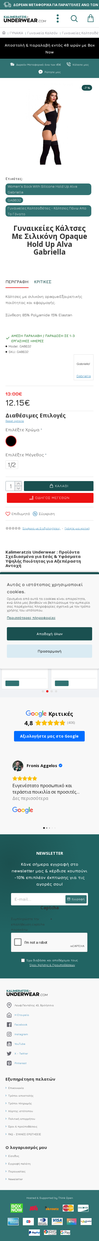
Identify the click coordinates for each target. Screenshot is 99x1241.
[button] (43, 691)
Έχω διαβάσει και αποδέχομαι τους (52, 962)
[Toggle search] (74, 18)
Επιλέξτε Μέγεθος (25, 454)
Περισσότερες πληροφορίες (31, 618)
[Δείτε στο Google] (17, 765)
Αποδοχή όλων (50, 634)
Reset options (15, 420)
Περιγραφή (17, 281)
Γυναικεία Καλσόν (42, 33)
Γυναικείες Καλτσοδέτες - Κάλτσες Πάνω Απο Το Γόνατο (47, 211)
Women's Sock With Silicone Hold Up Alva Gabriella (42, 189)
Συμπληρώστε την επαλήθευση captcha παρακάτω (28, 924)
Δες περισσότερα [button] (30, 798)
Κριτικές (42, 281)
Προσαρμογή (50, 651)
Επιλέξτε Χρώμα (23, 429)
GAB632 (14, 200)
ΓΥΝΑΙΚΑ (16, 33)
